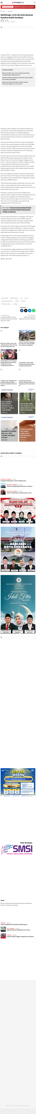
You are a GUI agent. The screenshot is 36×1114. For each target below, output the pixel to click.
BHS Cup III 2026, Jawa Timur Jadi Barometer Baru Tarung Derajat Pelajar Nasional (9, 345)
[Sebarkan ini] (22, 310)
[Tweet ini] (25, 310)
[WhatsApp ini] (33, 310)
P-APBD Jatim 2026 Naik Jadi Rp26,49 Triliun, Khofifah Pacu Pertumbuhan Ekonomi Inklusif (9, 383)
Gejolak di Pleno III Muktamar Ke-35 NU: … (19, 930)
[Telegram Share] (29, 310)
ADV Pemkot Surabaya (6, 479)
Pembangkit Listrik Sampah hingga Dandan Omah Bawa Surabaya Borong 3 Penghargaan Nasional (9, 363)
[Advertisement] (18, 107)
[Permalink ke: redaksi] (2, 21)
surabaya (15, 304)
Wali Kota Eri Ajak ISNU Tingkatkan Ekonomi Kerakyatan (27, 317)
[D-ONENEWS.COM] (18, 2)
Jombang (12, 928)
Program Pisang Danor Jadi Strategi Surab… (14, 481)
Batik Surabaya (14, 298)
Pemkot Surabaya (6, 304)
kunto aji (23, 301)
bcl (21, 298)
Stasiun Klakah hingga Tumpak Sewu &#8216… (21, 936)
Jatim (8, 928)
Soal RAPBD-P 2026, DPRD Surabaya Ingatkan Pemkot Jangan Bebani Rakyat (27, 364)
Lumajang (3, 923)
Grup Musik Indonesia (7, 301)
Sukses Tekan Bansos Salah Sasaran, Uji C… (20, 493)
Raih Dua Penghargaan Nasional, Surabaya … (20, 486)
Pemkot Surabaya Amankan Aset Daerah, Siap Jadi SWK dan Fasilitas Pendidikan (27, 343)
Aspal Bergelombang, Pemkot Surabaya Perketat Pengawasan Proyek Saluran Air (27, 383)
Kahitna (17, 301)
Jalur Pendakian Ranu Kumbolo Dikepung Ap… (14, 924)
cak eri (26, 298)
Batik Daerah (5, 298)
